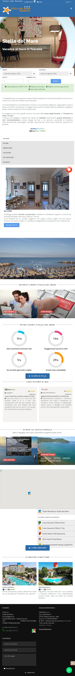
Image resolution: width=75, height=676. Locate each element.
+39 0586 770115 (11, 631)
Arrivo (4, 70)
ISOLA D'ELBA (46, 458)
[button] (29, 493)
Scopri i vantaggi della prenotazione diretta (16, 314)
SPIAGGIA (6, 162)
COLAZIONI (7, 153)
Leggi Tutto (12, 225)
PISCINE (5, 143)
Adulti (4, 77)
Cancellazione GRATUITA (47, 314)
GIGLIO (43, 460)
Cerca (56, 81)
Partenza (42, 70)
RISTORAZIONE (8, 157)
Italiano (68, 2)
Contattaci (31, 672)
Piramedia (67, 621)
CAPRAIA (57, 458)
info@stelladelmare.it (10, 627)
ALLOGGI (6, 138)
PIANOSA (66, 458)
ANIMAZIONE (7, 148)
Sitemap (42, 625)
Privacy (48, 625)
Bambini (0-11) (31, 77)
